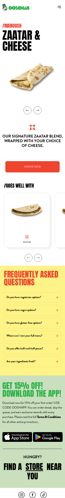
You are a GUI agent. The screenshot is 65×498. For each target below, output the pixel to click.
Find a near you (33, 471)
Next (38, 258)
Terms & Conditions (49, 417)
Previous (28, 258)
